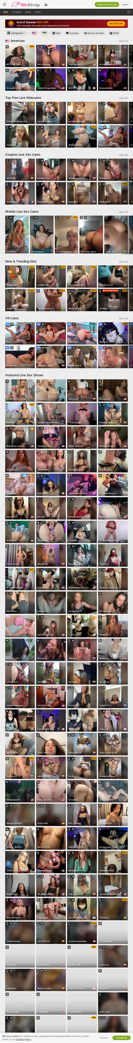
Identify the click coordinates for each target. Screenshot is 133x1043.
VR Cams (12, 318)
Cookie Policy (23, 1039)
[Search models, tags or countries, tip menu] (128, 12)
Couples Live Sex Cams (22, 154)
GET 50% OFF (116, 24)
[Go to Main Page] (25, 4)
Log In (125, 4)
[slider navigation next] (126, 68)
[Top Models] (46, 4)
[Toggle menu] (4, 4)
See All (123, 41)
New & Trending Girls (20, 261)
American (18, 41)
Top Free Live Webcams (23, 98)
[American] (34, 33)
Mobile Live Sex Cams (21, 211)
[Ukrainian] (44, 33)
